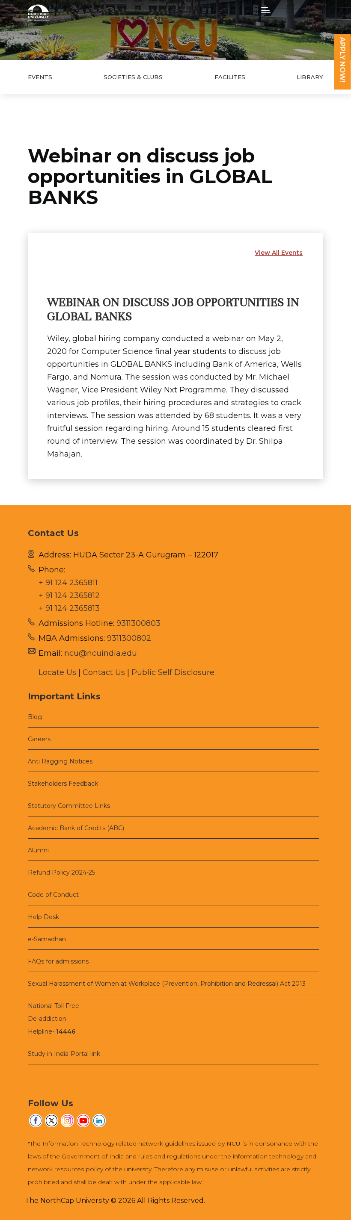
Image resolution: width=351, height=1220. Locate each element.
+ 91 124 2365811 (68, 582)
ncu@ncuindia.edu (100, 653)
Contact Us (104, 672)
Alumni (38, 850)
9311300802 (129, 638)
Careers (39, 739)
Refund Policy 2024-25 (61, 872)
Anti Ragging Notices (60, 761)
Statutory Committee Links (69, 806)
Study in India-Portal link (64, 1054)
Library (310, 77)
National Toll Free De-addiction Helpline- (53, 1018)
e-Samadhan (47, 939)
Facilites (229, 77)
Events (40, 77)
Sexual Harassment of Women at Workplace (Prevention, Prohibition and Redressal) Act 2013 (167, 983)
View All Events (279, 252)
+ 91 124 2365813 (69, 608)
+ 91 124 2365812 (69, 595)
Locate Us (57, 672)
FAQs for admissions (58, 961)
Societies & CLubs (133, 77)
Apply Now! (343, 60)
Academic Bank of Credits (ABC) (76, 828)
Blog (35, 717)
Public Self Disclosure (172, 672)
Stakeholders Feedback (63, 783)
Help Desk (43, 917)
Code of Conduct (53, 895)
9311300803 (138, 623)
